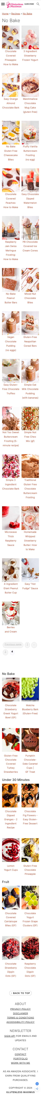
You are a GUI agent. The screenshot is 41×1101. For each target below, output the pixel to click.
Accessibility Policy (20, 1022)
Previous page (13, 644)
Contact (20, 1054)
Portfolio (20, 1058)
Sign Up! (9, 1036)
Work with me (20, 1063)
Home (5, 13)
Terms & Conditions (20, 1017)
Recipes (15, 13)
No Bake (27, 13)
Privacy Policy (20, 1009)
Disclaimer (20, 1013)
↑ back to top (20, 993)
